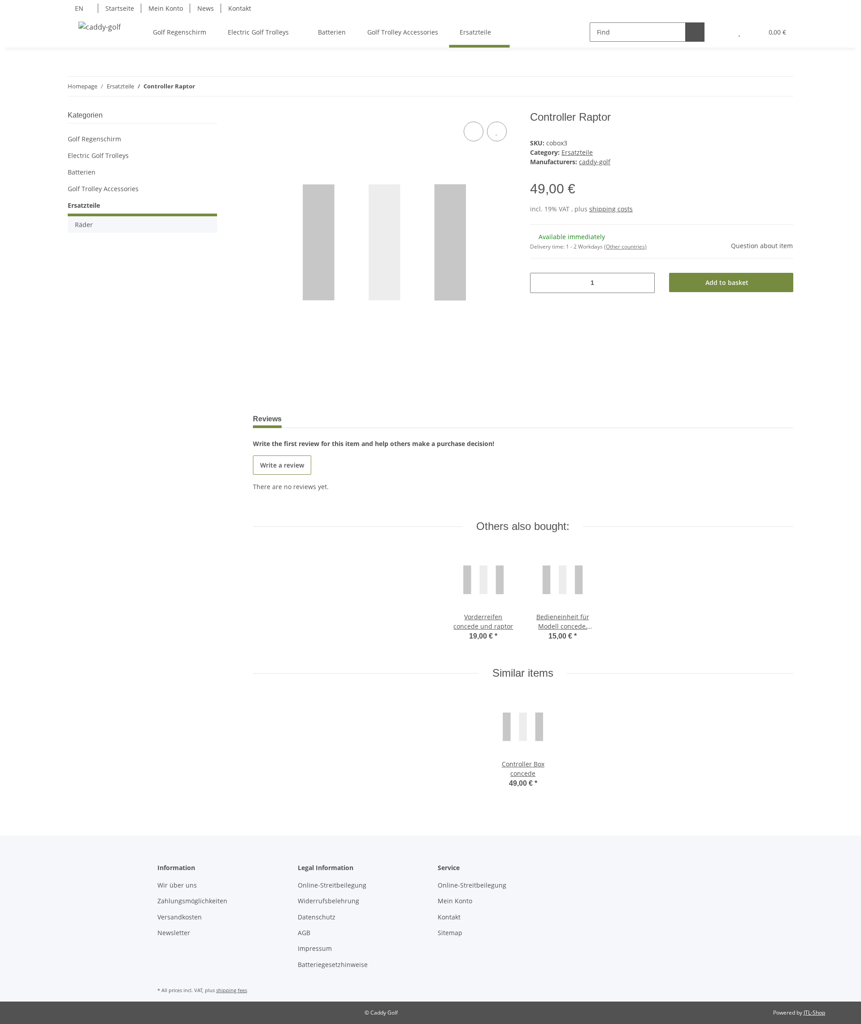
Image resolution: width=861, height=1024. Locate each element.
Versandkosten (179, 917)
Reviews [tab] (267, 419)
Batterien (82, 172)
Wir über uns (177, 885)
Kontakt (239, 8)
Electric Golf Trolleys (98, 155)
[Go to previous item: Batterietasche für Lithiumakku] (764, 86)
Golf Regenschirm (94, 139)
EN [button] (79, 8)
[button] (721, 32)
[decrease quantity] (540, 283)
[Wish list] (739, 32)
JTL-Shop (814, 1012)
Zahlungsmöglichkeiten (192, 901)
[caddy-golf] (99, 27)
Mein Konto (165, 8)
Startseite (119, 8)
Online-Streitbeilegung (332, 885)
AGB (304, 932)
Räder (84, 224)
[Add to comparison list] (473, 131)
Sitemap (450, 932)
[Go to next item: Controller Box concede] (783, 86)
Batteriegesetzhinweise (333, 964)
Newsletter (173, 932)
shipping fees (231, 990)
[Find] (694, 32)
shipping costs (611, 209)
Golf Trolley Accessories (103, 188)
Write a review (282, 465)
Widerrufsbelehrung (328, 901)
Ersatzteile (577, 152)
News (205, 8)
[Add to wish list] (497, 131)
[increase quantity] (644, 283)
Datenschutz (316, 917)
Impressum (315, 948)
